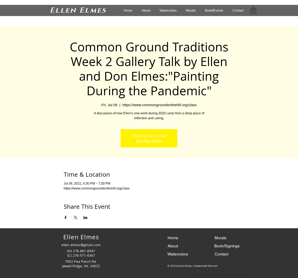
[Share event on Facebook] (66, 217)
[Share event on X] (75, 217)
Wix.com (213, 265)
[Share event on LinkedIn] (85, 217)
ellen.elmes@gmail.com (81, 245)
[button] (253, 10)
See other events (149, 140)
